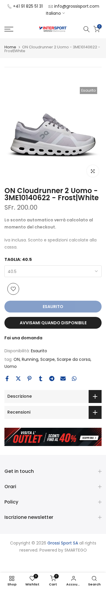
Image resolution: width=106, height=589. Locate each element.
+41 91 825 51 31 (28, 6)
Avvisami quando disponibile (53, 323)
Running (30, 359)
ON (17, 359)
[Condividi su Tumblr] (40, 378)
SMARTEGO (75, 550)
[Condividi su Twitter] (18, 378)
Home (10, 47)
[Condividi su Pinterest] (29, 378)
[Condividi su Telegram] (51, 378)
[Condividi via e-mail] (63, 378)
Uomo (10, 366)
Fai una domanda (23, 338)
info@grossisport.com (76, 6)
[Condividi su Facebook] (7, 378)
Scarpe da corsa (73, 359)
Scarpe (47, 359)
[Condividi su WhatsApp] (74, 378)
